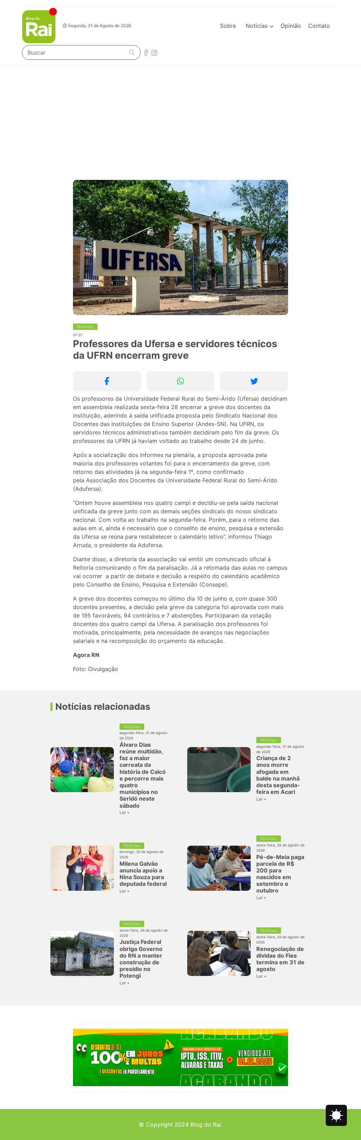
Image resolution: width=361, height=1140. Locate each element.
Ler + (125, 812)
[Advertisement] (180, 118)
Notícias (257, 25)
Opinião (291, 25)
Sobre (228, 25)
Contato (319, 25)
